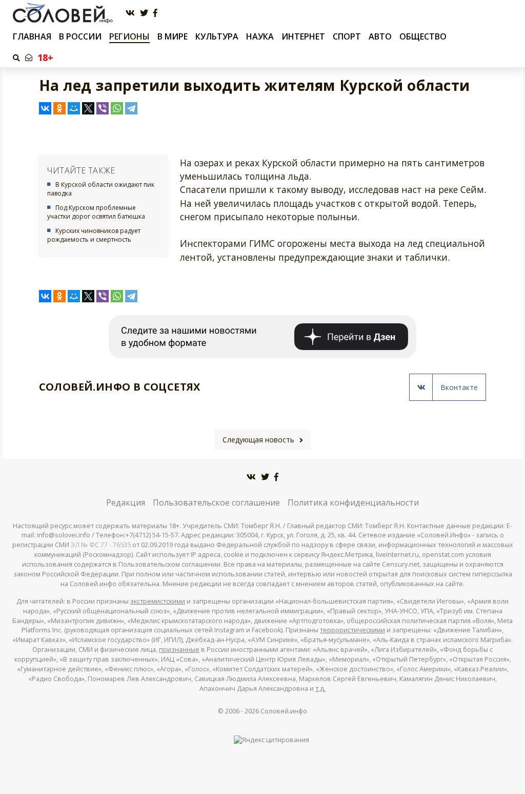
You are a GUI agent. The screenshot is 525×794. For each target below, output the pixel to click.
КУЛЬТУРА (216, 36)
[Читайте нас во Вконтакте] (130, 13)
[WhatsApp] (117, 108)
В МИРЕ (172, 36)
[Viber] (102, 108)
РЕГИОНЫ (129, 36)
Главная (32, 36)
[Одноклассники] (59, 108)
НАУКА (260, 36)
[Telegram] (131, 108)
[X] (88, 108)
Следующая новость (258, 439)
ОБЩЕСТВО (423, 36)
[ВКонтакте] (45, 108)
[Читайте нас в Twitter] (144, 13)
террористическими (352, 630)
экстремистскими (157, 601)
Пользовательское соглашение (216, 502)
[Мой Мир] (74, 108)
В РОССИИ (80, 36)
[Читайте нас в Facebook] (155, 13)
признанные (179, 649)
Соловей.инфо (283, 711)
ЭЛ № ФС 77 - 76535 (101, 544)
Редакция (125, 502)
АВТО (380, 36)
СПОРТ (347, 36)
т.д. (320, 688)
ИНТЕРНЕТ (303, 36)
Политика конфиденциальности (353, 502)
